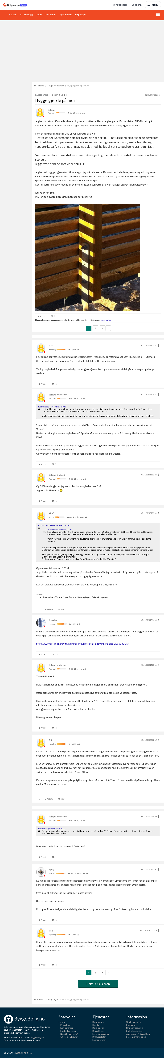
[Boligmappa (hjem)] (15, 5)
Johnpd (51, 110)
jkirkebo (53, 620)
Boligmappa (98, 1022)
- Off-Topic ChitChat (68, 1037)
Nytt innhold (66, 14)
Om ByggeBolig (133, 1022)
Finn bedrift (51, 14)
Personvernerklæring (136, 1037)
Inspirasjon (80, 14)
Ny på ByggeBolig (134, 1028)
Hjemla (95, 1025)
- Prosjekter (64, 1025)
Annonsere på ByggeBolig (138, 1034)
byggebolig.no (37, 1037)
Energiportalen (99, 1040)
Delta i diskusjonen (98, 984)
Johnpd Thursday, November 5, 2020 (53, 525)
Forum (39, 14)
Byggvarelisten (99, 1037)
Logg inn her (105, 320)
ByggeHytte (97, 1031)
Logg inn (137, 4)
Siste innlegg (26, 14)
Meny (155, 4)
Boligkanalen (98, 1028)
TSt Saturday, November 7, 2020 (51, 828)
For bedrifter (120, 4)
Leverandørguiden (100, 1034)
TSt (51, 345)
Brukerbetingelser (134, 1031)
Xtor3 (51, 513)
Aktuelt (13, 14)
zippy (51, 869)
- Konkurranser (66, 1028)
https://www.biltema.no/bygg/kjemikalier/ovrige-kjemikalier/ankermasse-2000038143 (82, 643)
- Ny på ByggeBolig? (68, 1034)
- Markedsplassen (67, 1031)
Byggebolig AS (23, 1052)
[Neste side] (108, 328)
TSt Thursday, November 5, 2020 (52, 407)
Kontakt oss (131, 1025)
